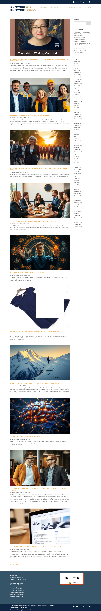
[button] (66, 292)
